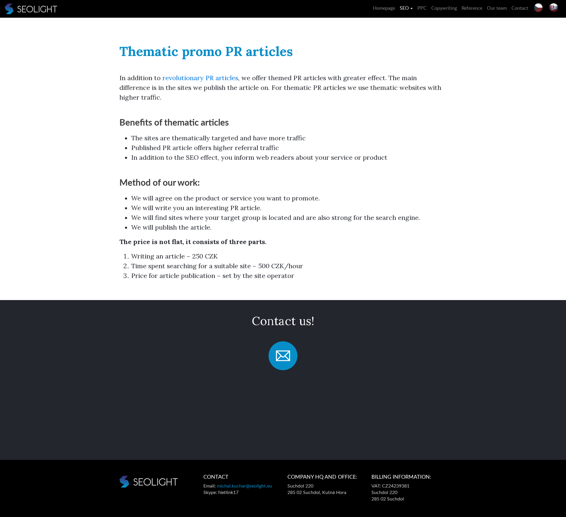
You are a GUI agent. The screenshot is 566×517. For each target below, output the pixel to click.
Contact (519, 8)
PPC (422, 8)
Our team (497, 8)
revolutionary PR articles (200, 78)
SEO (404, 8)
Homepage (384, 8)
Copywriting (444, 8)
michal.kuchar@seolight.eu (244, 486)
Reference (472, 8)
